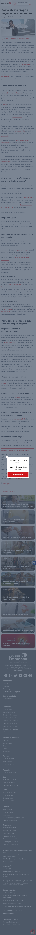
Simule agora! (18, 474)
